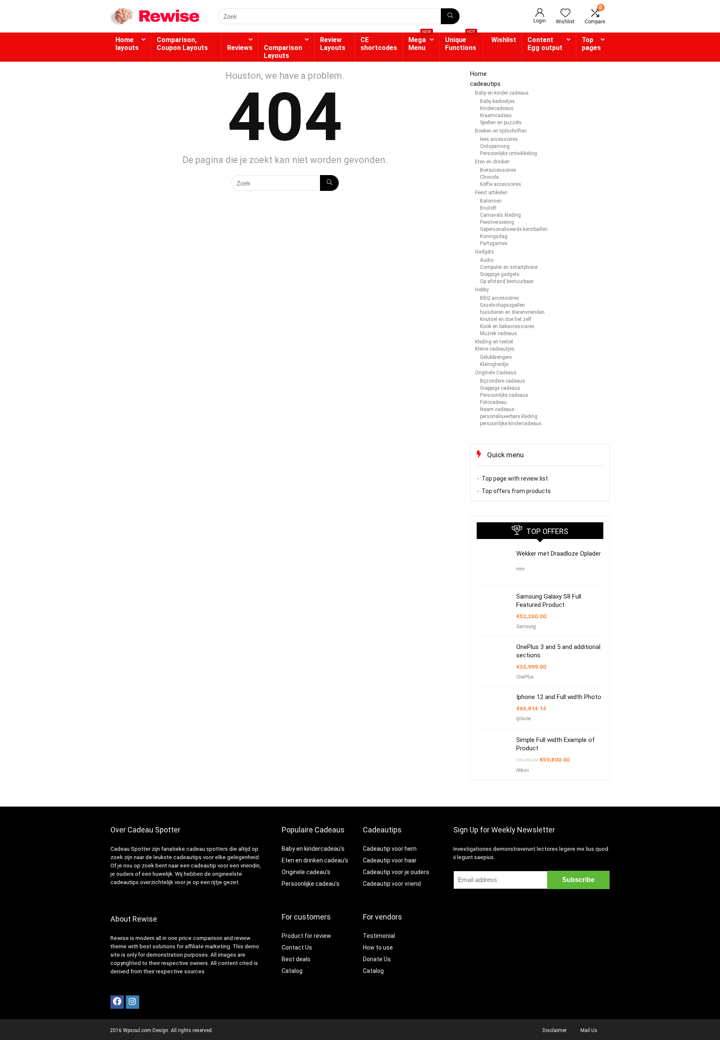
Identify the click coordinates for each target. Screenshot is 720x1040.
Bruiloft (488, 208)
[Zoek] (450, 16)
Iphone (523, 719)
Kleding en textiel (494, 342)
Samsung (526, 626)
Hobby (482, 290)
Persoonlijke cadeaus (504, 395)
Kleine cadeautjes (495, 349)
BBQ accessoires (499, 298)
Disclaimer (554, 1030)
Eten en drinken (492, 162)
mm (520, 569)
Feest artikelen (491, 192)
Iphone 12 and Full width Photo (558, 697)
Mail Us (589, 1030)
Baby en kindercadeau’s (313, 848)
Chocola (489, 177)
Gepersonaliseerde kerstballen (514, 229)
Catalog (292, 970)
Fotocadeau (493, 402)
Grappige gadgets (500, 274)
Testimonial (379, 935)
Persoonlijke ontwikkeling (508, 153)
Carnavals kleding (500, 215)
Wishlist (503, 40)
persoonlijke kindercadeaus (511, 423)
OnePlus (525, 677)
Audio (486, 260)
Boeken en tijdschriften (501, 131)
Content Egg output (545, 44)
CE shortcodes (378, 44)
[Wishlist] (565, 14)
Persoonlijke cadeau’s (311, 883)
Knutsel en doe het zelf (505, 319)
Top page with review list (515, 478)
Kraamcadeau (496, 115)
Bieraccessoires (498, 170)
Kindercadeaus (497, 108)
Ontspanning (495, 146)
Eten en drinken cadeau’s (315, 860)
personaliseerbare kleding (509, 416)
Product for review (306, 935)
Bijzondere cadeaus (502, 381)
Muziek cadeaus (498, 333)
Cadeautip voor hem (390, 848)
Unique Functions (460, 42)
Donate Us (377, 959)
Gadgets (484, 252)
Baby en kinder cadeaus (502, 93)
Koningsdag (494, 236)
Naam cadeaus (497, 409)
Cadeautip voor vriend (392, 883)
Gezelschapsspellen (502, 305)
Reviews (239, 48)
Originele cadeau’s (306, 872)
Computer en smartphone (509, 267)
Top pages (591, 44)
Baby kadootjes (497, 101)
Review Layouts (332, 44)
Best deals (296, 959)
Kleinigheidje (494, 364)
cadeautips (485, 84)
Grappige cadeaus (500, 388)
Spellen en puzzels (501, 122)
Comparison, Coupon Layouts (182, 44)
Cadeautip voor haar (390, 860)
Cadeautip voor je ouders (396, 872)
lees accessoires (499, 139)
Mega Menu (419, 42)
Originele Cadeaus (496, 373)
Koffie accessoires (500, 184)
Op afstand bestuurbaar (507, 281)
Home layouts (127, 44)
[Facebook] (117, 1002)
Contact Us (297, 947)
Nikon (522, 770)
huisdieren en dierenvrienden (512, 312)
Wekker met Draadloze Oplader (558, 553)
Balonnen (491, 201)
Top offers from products (516, 491)
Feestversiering (497, 222)
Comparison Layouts (283, 52)
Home (478, 74)
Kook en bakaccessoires (507, 326)
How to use (378, 947)
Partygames (494, 243)
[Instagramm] (132, 1002)
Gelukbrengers (496, 357)
